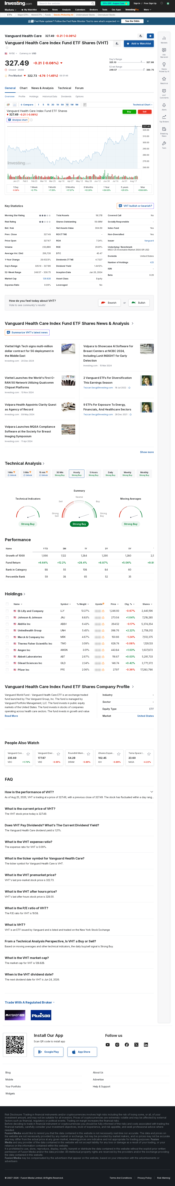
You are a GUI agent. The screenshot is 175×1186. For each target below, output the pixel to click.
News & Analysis (42, 88)
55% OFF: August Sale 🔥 (115, 3)
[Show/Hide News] (85, 105)
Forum (79, 88)
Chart (23, 88)
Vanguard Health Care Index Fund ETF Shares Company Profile (67, 686)
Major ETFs (23, 15)
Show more (147, 452)
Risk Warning (163, 1178)
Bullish (141, 302)
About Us (98, 1072)
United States (145, 715)
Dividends (66, 96)
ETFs (9, 15)
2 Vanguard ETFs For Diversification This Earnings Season (107, 380)
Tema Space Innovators (140, 753)
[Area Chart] (15, 105)
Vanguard (149, 240)
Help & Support (101, 1086)
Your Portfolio (13, 1086)
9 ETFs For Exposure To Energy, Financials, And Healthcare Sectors (107, 407)
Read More (11, 715)
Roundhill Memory (77, 753)
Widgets (10, 1093)
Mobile (9, 1079)
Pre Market (15, 75)
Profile (22, 96)
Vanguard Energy (46, 753)
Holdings (33, 96)
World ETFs (36, 15)
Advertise (98, 1079)
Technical (64, 88)
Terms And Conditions (121, 1178)
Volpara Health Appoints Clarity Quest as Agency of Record (30, 407)
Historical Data (50, 96)
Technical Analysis (23, 463)
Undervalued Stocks (85, 15)
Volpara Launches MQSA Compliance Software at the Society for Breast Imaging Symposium (30, 431)
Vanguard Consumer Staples (22, 753)
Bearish (112, 302)
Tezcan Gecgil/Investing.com (98, 387)
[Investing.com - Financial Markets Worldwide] (18, 3)
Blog (8, 1072)
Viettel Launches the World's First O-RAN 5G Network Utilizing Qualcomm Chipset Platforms (30, 382)
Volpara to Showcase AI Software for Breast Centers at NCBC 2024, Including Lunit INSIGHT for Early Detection (108, 353)
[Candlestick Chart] (8, 105)
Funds (48, 15)
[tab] (12, 474)
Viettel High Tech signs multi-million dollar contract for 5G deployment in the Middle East (29, 350)
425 (152, 262)
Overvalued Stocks (106, 15)
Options (80, 96)
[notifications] (162, 3)
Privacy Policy (145, 1178)
